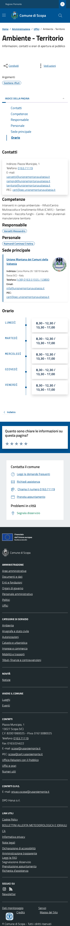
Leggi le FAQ (9, 857)
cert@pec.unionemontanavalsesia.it (34, 190)
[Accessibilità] (9, 916)
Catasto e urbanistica (14, 642)
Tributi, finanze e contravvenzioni (21, 660)
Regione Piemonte (13, 4)
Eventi (6, 705)
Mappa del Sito (49, 912)
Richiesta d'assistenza (15, 870)
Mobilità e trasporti (13, 654)
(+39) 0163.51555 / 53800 (33, 279)
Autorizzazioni (10, 637)
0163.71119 (25, 168)
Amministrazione (21, 29)
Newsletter (9, 894)
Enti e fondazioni (12, 582)
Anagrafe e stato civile (15, 631)
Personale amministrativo (17, 594)
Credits (21, 912)
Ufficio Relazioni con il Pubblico (20, 760)
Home (5, 29)
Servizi (42, 908)
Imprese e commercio (14, 648)
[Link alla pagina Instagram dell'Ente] (4, 889)
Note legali (8, 842)
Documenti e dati (12, 576)
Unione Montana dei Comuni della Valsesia (27, 261)
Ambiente (8, 625)
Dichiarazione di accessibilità (19, 848)
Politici (6, 600)
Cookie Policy (10, 819)
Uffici (36, 29)
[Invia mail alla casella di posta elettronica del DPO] (30, 791)
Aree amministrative (14, 571)
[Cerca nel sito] (59, 15)
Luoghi (6, 699)
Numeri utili (9, 771)
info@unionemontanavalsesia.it (25, 288)
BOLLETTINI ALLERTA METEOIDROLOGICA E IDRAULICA (34, 828)
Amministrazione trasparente (19, 853)
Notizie (6, 680)
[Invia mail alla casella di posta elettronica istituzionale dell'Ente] (26, 748)
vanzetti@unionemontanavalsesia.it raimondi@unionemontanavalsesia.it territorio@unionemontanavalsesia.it (28, 181)
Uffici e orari (9, 765)
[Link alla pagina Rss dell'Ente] (11, 889)
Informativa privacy (13, 837)
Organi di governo (12, 588)
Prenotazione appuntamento (19, 866)
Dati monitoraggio (12, 908)
